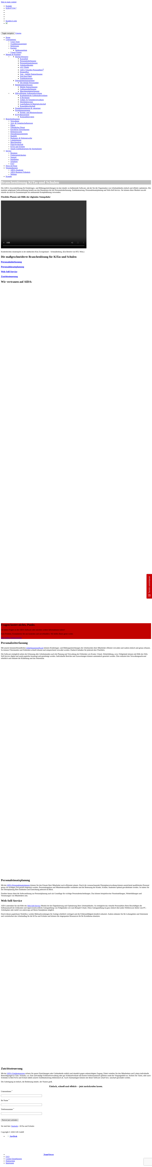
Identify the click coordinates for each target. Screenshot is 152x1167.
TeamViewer (48, 1155)
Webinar (13, 174)
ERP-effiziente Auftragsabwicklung (28, 93)
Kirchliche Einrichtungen (19, 130)
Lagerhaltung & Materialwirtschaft (33, 104)
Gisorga (18, 33)
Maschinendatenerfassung (29, 91)
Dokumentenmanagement (24, 81)
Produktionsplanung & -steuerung (27, 108)
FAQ (12, 164)
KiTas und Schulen (17, 147)
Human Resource (21, 57)
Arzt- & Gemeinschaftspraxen (21, 123)
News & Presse (11, 166)
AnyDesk (13, 1136)
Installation (14, 159)
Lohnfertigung (15, 140)
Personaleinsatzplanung (29, 63)
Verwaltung (14, 121)
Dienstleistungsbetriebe (19, 134)
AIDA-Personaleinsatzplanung (18, 885)
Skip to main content (8, 2)
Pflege (12, 125)
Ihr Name (5, 1100)
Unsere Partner (16, 52)
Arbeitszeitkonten (26, 65)
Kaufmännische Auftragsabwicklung (33, 95)
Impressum (10, 1163)
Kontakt (9, 6)
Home (8, 37)
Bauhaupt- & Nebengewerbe (21, 138)
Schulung (14, 162)
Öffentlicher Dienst (17, 127)
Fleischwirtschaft (16, 144)
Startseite (14, 1126)
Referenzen (14, 46)
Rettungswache (16, 132)
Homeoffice (24, 72)
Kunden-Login (11, 21)
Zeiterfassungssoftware (34, 648)
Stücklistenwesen (26, 102)
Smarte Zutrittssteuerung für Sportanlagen (26, 149)
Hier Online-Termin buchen (11, 638)
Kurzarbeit (24, 59)
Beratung (13, 153)
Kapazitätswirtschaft (27, 106)
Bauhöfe (13, 136)
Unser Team (15, 42)
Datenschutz (10, 1161)
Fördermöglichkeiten (18, 155)
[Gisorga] (10, 31)
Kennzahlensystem (27, 117)
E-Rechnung (24, 98)
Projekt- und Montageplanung (31, 113)
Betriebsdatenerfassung (24, 85)
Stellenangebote (21, 50)
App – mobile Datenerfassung (31, 74)
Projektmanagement (22, 110)
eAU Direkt (24, 67)
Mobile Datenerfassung (28, 87)
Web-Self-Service (9, 271)
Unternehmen (11, 40)
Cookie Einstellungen (14, 1159)
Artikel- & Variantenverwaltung (32, 100)
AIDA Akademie (16, 170)
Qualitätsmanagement (18, 44)
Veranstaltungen (12, 168)
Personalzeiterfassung (28, 61)
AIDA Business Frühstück (20, 172)
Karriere (13, 48)
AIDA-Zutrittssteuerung (16, 1073)
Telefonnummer (7, 1109)
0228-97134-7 (11, 8)
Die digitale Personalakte (29, 83)
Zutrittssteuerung (26, 78)
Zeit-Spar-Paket (26, 76)
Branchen (13, 119)
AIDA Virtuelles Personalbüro (32, 70)
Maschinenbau (15, 142)
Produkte (13, 55)
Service (8, 151)
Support (13, 157)
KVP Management (22, 115)
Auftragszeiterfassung (28, 89)
